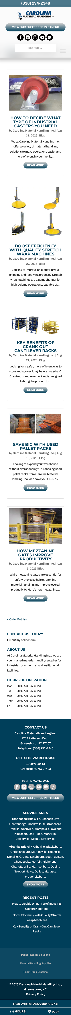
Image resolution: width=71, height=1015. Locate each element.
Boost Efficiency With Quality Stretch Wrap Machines (35, 250)
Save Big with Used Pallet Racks (35, 446)
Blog (42, 135)
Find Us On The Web (35, 781)
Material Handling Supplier (35, 963)
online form (28, 640)
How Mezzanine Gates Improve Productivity (36, 555)
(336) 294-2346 (35, 3)
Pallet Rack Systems (35, 972)
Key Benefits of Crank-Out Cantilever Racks (35, 346)
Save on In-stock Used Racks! (35, 1003)
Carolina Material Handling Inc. (34, 130)
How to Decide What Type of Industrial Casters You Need (35, 121)
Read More (35, 165)
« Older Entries (17, 619)
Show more (35, 884)
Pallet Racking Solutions (35, 954)
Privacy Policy (35, 994)
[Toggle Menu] (63, 51)
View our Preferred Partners (35, 27)
